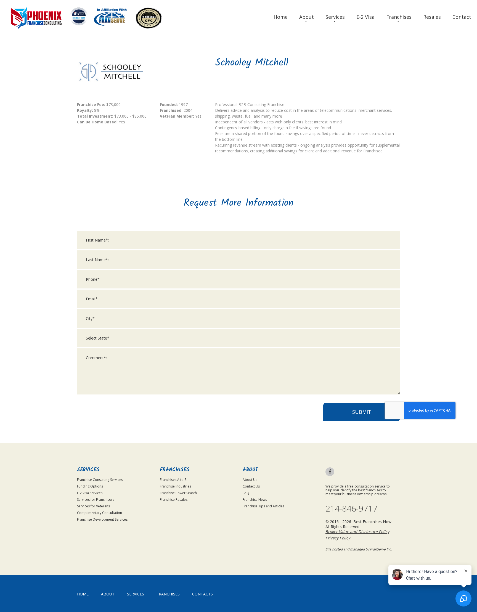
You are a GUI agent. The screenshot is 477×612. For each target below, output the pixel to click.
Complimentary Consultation (99, 512)
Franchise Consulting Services (100, 479)
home (83, 594)
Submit (361, 412)
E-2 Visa (365, 17)
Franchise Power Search (178, 493)
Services (335, 17)
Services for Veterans (93, 506)
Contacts (202, 594)
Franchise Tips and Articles (263, 506)
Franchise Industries (175, 486)
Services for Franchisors (95, 499)
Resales (432, 17)
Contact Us (251, 486)
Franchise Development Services (102, 519)
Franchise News (255, 499)
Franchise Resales (173, 499)
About (306, 17)
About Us (250, 479)
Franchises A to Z (173, 479)
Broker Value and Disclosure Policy (357, 531)
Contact (461, 17)
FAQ (246, 493)
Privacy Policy (337, 538)
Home (281, 17)
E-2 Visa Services (89, 493)
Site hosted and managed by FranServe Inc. (358, 549)
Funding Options (90, 486)
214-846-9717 (351, 508)
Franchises (399, 17)
